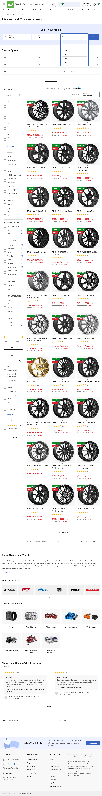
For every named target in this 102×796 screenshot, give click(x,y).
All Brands (53, 779)
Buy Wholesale (54, 783)
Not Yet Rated (12, 429)
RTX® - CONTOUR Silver (85, 338)
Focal (9, 406)
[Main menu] (4, 4)
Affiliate (52, 763)
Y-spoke (10, 263)
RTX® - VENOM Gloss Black (62, 211)
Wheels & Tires (11, 15)
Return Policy (31, 769)
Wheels (21, 10)
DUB (59, 590)
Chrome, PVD (11, 164)
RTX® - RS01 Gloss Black (86, 211)
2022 (5, 65)
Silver (9, 171)
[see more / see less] (51, 80)
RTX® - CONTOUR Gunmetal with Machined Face (37, 339)
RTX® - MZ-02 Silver (84, 125)
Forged (9, 307)
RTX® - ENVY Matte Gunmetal (37, 466)
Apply (13, 347)
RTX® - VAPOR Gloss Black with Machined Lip (38, 424)
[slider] (4, 337)
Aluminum (10, 285)
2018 (39, 72)
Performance (12, 10)
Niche (26, 590)
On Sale (10, 322)
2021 (39, 65)
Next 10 (51, 706)
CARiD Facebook (70, 756)
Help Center (31, 763)
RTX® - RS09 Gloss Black (36, 168)
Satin (9, 215)
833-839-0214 (86, 5)
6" (8, 105)
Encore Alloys (12, 395)
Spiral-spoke (11, 267)
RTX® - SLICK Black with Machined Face (85, 467)
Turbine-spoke (12, 271)
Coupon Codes (54, 773)
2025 (5, 58)
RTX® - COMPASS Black (85, 295)
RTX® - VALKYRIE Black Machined (60, 253)
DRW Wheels (11, 391)
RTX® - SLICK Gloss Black (36, 509)
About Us (52, 759)
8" (8, 119)
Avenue (9, 384)
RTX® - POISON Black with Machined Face (61, 467)
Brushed (10, 204)
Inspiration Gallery (55, 786)
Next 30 (65, 532)
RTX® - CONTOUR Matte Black (63, 338)
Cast (9, 300)
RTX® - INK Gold (33, 382)
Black (9, 157)
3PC (8, 234)
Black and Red (12, 160)
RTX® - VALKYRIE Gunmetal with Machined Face (37, 296)
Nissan (30, 15)
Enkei (9, 399)
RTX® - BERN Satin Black (61, 295)
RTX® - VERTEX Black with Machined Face (61, 510)
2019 (5, 72)
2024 (39, 58)
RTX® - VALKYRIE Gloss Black (87, 252)
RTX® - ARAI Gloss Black (61, 423)
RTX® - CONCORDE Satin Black (88, 382)
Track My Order (32, 759)
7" (8, 112)
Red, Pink (10, 186)
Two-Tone (10, 168)
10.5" (9, 138)
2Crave (9, 367)
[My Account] (94, 4)
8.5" (8, 123)
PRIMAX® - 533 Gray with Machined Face (69, 687)
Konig (43, 590)
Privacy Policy (31, 773)
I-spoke (9, 252)
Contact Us (30, 776)
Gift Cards (53, 776)
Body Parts (43, 10)
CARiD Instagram (90, 756)
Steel (9, 289)
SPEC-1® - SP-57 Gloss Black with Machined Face (37, 126)
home (3, 15)
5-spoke (10, 245)
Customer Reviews (55, 769)
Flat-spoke (10, 249)
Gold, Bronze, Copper (14, 175)
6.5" (8, 108)
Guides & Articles (55, 766)
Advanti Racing (12, 370)
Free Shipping (11, 326)
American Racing (13, 380)
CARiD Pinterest (85, 756)
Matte (9, 212)
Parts (4, 10)
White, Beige (11, 190)
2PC (8, 230)
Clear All (13, 437)
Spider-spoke (11, 274)
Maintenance (60, 10)
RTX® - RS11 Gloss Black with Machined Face (87, 169)
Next (94, 541)
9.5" (8, 130)
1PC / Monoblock (13, 227)
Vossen (92, 590)
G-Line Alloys (11, 410)
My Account (31, 766)
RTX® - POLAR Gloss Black (36, 252)
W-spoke (10, 260)
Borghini (10, 388)
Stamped (10, 311)
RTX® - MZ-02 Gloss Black (61, 125)
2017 (72, 72)
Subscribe (93, 743)
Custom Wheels (21, 15)
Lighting (35, 10)
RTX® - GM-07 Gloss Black (36, 211)
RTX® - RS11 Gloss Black (61, 168)
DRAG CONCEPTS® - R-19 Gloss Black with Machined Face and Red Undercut (25, 690)
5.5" (8, 101)
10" (8, 134)
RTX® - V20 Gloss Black (60, 382)
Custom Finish (12, 193)
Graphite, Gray (12, 179)
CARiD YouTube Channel (80, 756)
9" (8, 127)
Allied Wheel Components (11, 375)
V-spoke (10, 256)
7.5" (8, 116)
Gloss (9, 208)
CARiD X (75, 756)
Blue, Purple (11, 182)
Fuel (9, 590)
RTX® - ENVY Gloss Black (86, 423)
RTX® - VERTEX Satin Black (87, 509)
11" (8, 141)
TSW (76, 590)
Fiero (9, 402)
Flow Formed (11, 304)
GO (94, 36)
